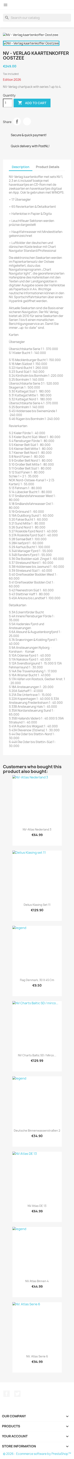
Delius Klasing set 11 (37, 905)
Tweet (27, 121)
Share (17, 121)
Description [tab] (20, 167)
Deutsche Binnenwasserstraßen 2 (37, 1130)
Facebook (6, 1394)
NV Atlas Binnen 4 (37, 1281)
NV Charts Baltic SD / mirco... (37, 1055)
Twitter (17, 1394)
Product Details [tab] (47, 167)
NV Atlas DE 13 (37, 1206)
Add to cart (32, 102)
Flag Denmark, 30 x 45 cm (37, 980)
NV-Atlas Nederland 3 (37, 829)
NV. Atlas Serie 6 (37, 1356)
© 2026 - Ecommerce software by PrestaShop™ (37, 1454)
